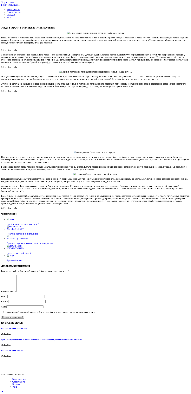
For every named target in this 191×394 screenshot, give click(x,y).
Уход (9, 17)
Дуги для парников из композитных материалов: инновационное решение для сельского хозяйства (41, 339)
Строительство (14, 12)
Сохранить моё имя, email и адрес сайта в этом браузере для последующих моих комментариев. (50, 312)
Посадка (11, 14)
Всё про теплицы (9, 5)
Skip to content (7, 2)
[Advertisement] (95, 123)
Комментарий (8, 291)
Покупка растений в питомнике (14, 328)
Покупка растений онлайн (12, 350)
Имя (4, 296)
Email (4, 301)
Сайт (3, 307)
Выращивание (13, 9)
